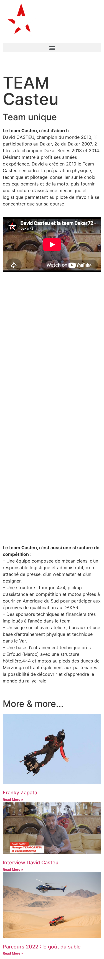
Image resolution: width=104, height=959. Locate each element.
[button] (52, 47)
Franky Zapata (20, 792)
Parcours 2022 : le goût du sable (42, 947)
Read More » (13, 799)
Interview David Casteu (31, 862)
